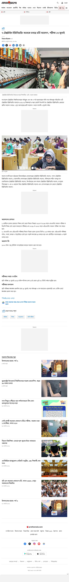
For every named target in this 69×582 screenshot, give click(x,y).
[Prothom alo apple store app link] (41, 554)
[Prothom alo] (9, 3)
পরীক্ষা (5, 317)
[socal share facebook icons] (3, 46)
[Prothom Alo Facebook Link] (26, 544)
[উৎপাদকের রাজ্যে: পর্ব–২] (54, 368)
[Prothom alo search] (58, 3)
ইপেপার (56, 531)
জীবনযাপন (50, 8)
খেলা (34, 8)
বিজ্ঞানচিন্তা (26, 531)
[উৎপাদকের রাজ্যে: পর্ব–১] (54, 508)
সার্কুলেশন (29, 561)
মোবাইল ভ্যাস (33, 535)
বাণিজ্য (24, 8)
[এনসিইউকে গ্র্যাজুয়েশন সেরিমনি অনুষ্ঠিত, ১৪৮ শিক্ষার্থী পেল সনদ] (54, 468)
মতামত (29, 8)
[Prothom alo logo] (34, 527)
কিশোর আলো (18, 531)
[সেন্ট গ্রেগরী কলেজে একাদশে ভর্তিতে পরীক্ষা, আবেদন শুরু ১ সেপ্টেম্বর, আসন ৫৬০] (54, 428)
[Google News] (43, 544)
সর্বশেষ (3, 8)
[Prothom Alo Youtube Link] (40, 544)
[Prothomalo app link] (28, 554)
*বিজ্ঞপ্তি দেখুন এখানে (8, 298)
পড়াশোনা (20, 317)
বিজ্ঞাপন (22, 561)
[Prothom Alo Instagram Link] (35, 544)
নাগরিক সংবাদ (9, 531)
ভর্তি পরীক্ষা (31, 317)
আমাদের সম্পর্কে (13, 561)
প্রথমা (60, 531)
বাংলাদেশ (9, 8)
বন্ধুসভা (42, 531)
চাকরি (44, 8)
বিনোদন (39, 8)
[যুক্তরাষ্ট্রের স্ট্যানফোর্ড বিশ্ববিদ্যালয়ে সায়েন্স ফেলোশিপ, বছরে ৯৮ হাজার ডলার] (54, 388)
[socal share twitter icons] (7, 46)
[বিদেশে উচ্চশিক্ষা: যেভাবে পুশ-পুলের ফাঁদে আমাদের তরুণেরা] (54, 448)
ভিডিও (56, 8)
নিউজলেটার (54, 561)
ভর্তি (3, 29)
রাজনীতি (15, 8)
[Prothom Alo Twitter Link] (30, 544)
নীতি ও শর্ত (37, 561)
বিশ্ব (20, 8)
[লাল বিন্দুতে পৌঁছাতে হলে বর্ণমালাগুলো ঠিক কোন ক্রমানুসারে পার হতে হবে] (54, 408)
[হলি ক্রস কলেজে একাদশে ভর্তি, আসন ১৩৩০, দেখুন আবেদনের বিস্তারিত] (54, 488)
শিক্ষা (12, 317)
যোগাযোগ (45, 561)
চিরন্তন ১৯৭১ (48, 531)
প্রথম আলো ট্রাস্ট (35, 531)
